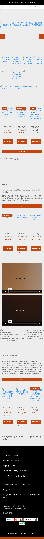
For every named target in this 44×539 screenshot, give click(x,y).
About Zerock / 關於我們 (11, 455)
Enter (22, 206)
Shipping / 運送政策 (10, 466)
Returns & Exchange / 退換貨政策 (14, 471)
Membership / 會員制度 (11, 460)
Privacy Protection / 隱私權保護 (14, 476)
